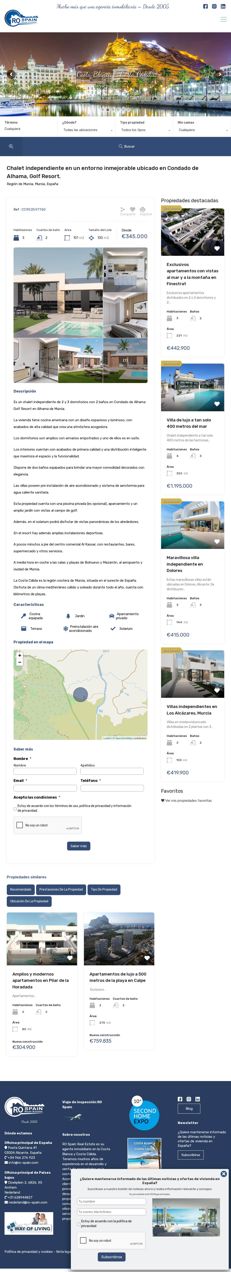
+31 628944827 (20, 1197)
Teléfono (91, 780)
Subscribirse (190, 1155)
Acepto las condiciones (37, 797)
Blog (189, 1109)
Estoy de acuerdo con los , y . (74, 808)
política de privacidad (94, 806)
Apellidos (88, 765)
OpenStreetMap (124, 738)
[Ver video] (29, 1234)
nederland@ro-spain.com (28, 1202)
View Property (42, 937)
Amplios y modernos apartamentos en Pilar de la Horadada (40, 980)
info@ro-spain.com (23, 1163)
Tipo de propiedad (104, 889)
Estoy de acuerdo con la (106, 1223)
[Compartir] (122, 209)
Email (20, 780)
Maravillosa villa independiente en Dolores (185, 564)
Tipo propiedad (132, 123)
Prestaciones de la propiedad (61, 889)
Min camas (186, 123)
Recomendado (20, 889)
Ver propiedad (192, 230)
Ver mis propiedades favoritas (188, 801)
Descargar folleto (145, 1177)
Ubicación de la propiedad (29, 901)
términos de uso (66, 806)
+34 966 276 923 (21, 1158)
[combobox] (86, 131)
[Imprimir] (142, 209)
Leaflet (107, 738)
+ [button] (19, 655)
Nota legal (64, 1252)
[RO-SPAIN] (21, 25)
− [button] (19, 662)
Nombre (22, 759)
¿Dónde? (69, 123)
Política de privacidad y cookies (29, 1252)
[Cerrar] (224, 1174)
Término (11, 123)
